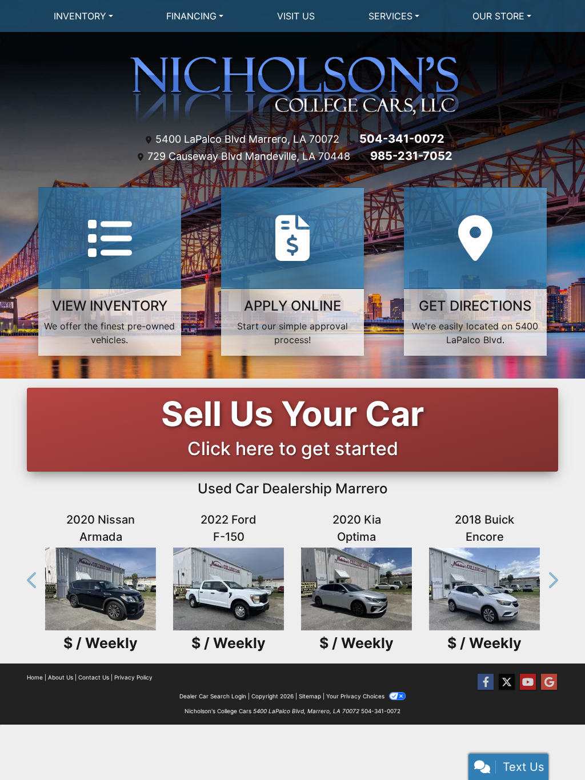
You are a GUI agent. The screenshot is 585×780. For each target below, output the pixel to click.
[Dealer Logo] (292, 89)
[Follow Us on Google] (549, 682)
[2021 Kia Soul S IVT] (125, 589)
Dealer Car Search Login (212, 696)
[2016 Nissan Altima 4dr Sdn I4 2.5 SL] (253, 589)
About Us (60, 677)
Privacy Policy (133, 677)
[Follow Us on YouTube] (528, 682)
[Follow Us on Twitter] (507, 682)
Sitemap (310, 696)
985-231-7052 (411, 156)
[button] (32, 580)
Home (35, 677)
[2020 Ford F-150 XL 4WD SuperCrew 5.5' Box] (381, 589)
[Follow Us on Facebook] (486, 682)
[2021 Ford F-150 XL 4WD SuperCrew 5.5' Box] (509, 589)
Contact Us (93, 677)
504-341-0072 (401, 139)
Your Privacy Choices (356, 696)
